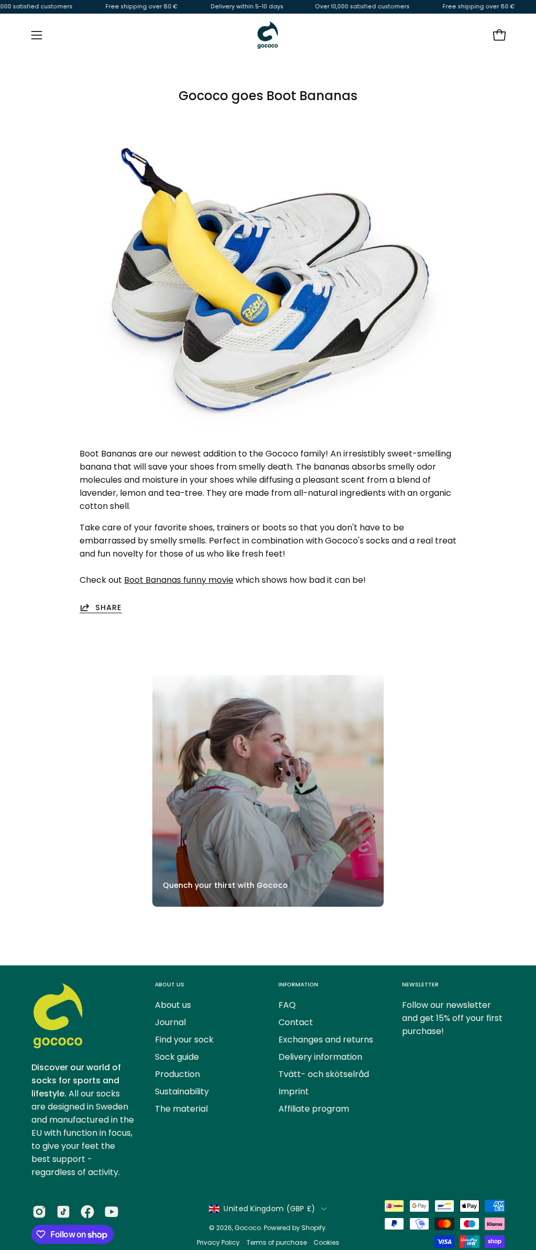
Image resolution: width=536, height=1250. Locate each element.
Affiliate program (313, 1109)
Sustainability (182, 1091)
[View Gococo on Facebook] (87, 1212)
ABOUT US (169, 984)
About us (173, 1005)
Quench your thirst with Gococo (225, 885)
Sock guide (177, 1057)
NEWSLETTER (420, 984)
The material (181, 1109)
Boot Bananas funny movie (178, 580)
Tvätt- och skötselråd (323, 1074)
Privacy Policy (219, 1242)
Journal (170, 1022)
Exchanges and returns (325, 1040)
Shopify (314, 1227)
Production (177, 1074)
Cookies (326, 1242)
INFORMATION (298, 984)
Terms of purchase (277, 1242)
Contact (295, 1022)
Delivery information (320, 1057)
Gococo (247, 1227)
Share (108, 607)
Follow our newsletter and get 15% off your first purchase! (452, 1018)
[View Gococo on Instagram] (39, 1212)
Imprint (293, 1091)
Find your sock (184, 1040)
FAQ (287, 1005)
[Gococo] (268, 35)
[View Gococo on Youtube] (111, 1212)
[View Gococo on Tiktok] (63, 1212)
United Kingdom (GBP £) (269, 1208)
